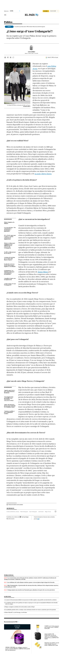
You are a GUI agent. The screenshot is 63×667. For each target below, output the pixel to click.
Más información (10, 518)
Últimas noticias (8, 575)
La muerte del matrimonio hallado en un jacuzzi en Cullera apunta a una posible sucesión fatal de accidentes (31, 599)
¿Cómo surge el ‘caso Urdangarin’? (10, 284)
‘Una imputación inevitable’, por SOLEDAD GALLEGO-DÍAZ (8, 398)
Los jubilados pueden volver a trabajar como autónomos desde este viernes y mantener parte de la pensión (30, 609)
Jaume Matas (43, 272)
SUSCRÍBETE (45, 11)
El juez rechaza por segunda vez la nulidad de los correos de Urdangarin (9, 246)
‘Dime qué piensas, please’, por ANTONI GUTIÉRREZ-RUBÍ (9, 406)
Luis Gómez (31, 52)
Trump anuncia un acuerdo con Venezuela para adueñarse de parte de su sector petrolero (31, 590)
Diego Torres (48, 511)
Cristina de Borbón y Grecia (13, 511)
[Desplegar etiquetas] (55, 511)
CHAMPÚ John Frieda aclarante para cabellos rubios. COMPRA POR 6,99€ (51, 627)
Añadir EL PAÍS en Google (53, 57)
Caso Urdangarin (33, 511)
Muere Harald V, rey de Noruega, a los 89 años (16, 612)
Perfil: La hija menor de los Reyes (10, 253)
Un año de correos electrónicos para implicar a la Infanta (9, 265)
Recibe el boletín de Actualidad (16, 504)
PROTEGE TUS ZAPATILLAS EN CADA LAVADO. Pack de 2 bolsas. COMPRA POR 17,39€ (51, 644)
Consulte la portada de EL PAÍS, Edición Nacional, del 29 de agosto (29, 26)
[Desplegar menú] (5, 15)
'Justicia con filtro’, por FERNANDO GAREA (9, 412)
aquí (38, 518)
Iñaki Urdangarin (24, 511)
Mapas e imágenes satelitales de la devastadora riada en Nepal (19, 606)
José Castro (41, 511)
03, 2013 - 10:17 (33, 53)
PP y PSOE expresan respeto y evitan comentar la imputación (10, 237)
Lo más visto (7, 596)
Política (8, 22)
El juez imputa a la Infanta (9, 223)
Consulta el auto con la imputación (10, 279)
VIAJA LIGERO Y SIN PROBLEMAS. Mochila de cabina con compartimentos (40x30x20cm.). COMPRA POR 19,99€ (51, 636)
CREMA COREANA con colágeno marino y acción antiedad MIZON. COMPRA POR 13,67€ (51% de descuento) (17, 649)
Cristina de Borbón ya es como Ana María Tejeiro (9, 259)
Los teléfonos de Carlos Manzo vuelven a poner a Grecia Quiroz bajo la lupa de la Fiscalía (30, 582)
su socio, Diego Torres (43, 174)
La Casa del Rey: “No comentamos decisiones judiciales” (10, 229)
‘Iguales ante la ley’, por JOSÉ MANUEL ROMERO (9, 391)
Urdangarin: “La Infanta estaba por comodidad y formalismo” (9, 272)
